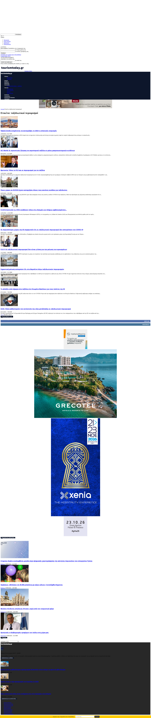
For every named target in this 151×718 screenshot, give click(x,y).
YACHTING (10, 90)
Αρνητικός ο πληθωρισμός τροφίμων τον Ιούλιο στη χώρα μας (25, 632)
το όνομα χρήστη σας (20, 49)
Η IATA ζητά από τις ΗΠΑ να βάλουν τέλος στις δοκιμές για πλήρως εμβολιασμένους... (34, 210)
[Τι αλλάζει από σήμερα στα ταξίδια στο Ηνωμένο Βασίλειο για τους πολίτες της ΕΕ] (9, 285)
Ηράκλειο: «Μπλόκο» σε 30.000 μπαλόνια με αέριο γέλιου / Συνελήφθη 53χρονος (32, 585)
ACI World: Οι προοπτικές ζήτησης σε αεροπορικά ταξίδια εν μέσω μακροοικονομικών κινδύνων (38, 150)
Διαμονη (6, 80)
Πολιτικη (9, 79)
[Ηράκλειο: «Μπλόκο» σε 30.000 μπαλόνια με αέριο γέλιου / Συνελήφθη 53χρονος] (15, 581)
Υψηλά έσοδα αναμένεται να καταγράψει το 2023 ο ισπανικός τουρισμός (29, 131)
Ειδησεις (6, 76)
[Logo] (7, 74)
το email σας (18, 60)
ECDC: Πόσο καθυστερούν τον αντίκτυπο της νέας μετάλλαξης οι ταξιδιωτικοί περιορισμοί (36, 309)
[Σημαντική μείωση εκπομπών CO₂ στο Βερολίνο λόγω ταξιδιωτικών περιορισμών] (9, 266)
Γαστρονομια (7, 96)
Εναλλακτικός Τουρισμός (9, 97)
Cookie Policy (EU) (6, 56)
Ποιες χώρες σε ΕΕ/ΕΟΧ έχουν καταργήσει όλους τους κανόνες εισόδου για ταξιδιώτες (34, 190)
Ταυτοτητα (6, 40)
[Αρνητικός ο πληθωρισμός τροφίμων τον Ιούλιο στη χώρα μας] (15, 629)
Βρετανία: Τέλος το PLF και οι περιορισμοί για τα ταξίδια (23, 170)
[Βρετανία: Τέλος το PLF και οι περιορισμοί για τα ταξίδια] (9, 167)
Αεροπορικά (6, 98)
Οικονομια (9, 77)
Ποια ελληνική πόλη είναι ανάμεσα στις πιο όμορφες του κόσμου (26, 694)
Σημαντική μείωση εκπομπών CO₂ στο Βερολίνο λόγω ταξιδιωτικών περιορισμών (32, 269)
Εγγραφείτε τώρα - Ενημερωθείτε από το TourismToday (63, 716)
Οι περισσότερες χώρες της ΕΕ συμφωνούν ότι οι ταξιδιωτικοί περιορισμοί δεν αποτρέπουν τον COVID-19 (42, 230)
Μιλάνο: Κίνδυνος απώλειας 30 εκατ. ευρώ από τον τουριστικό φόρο (27, 609)
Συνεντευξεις (7, 84)
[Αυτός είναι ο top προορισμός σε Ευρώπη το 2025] (4, 678)
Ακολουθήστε (145, 324)
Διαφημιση (6, 43)
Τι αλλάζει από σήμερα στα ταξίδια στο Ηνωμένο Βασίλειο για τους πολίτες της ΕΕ (33, 289)
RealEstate (6, 82)
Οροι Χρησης (7, 41)
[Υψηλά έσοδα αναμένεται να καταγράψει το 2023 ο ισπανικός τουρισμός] (9, 127)
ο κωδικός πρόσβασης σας (21, 51)
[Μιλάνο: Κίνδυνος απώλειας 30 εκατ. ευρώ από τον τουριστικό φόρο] (15, 605)
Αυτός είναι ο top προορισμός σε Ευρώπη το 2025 (20, 682)
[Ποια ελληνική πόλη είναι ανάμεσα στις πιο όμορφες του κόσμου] (4, 690)
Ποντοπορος (10, 93)
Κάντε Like (146, 321)
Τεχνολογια (6, 94)
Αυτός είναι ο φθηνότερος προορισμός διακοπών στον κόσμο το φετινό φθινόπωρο (33, 669)
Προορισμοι (6, 83)
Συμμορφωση (7, 44)
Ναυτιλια (6, 87)
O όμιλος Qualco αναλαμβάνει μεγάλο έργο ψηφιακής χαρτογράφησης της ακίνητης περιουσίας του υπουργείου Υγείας (46, 561)
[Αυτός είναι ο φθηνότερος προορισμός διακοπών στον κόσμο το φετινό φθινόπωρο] (4, 666)
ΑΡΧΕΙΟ (3, 641)
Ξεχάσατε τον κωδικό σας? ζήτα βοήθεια (11, 54)
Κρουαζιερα (10, 89)
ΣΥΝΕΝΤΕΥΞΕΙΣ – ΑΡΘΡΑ (14, 86)
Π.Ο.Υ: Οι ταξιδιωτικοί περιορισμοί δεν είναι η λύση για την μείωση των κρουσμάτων (34, 249)
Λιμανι (8, 91)
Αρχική (2, 109)
